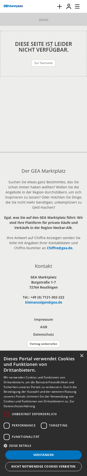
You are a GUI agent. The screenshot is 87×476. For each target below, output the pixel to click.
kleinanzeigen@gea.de (43, 302)
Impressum (43, 319)
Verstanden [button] (43, 455)
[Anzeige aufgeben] (59, 6)
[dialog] (43, 413)
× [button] (81, 356)
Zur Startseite (43, 63)
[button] (43, 445)
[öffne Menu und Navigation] (75, 5)
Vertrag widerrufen (43, 344)
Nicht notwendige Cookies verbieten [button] (43, 466)
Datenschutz (43, 334)
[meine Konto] (69, 6)
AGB (43, 327)
